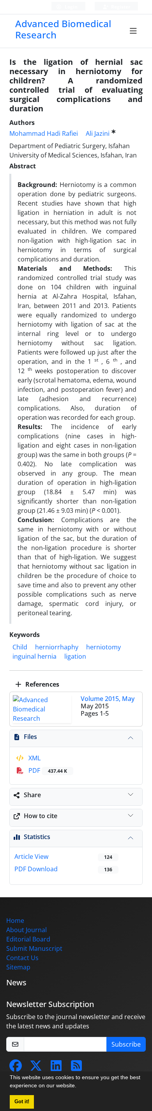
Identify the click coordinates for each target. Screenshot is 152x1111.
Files (30, 736)
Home (15, 920)
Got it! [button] (21, 1101)
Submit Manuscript (34, 948)
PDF (47, 770)
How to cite (40, 816)
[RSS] (76, 1068)
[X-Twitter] (36, 1068)
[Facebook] (15, 1068)
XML (34, 758)
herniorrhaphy (56, 647)
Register (120, 6)
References (41, 684)
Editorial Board (28, 939)
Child (19, 647)
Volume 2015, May (107, 698)
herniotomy (103, 647)
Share (32, 795)
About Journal (26, 930)
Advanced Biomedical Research (63, 29)
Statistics (37, 836)
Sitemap (18, 967)
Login (71, 6)
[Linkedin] (56, 1068)
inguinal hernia (34, 656)
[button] (79, 1086)
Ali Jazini (98, 133)
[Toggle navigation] (133, 31)
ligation (75, 656)
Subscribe (126, 1044)
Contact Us (22, 958)
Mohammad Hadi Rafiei (43, 133)
